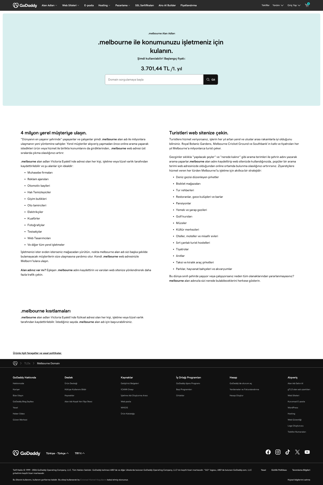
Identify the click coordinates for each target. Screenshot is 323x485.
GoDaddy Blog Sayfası (23, 401)
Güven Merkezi (20, 420)
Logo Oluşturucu (295, 426)
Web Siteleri (293, 395)
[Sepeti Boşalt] (306, 5)
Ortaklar (180, 395)
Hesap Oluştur (236, 395)
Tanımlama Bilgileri (301, 470)
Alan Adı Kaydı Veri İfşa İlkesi (78, 401)
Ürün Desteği (71, 383)
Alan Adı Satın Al (295, 383)
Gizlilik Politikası (279, 470)
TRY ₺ (78, 453)
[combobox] (154, 79)
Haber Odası (19, 414)
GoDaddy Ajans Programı (188, 383)
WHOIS (124, 407)
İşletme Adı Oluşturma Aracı (134, 395)
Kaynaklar (69, 395)
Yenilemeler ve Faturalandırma (244, 389)
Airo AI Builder (167, 5)
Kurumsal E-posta (296, 401)
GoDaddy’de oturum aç (241, 383)
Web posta (126, 401)
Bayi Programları (184, 389)
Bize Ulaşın (18, 395)
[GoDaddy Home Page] (27, 453)
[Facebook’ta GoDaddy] (268, 454)
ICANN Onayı (127, 389)
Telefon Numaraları (297, 432)
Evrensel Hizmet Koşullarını (93, 480)
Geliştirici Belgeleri (130, 383)
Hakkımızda (18, 383)
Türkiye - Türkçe (55, 453)
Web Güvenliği (294, 420)
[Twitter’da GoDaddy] (297, 454)
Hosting (291, 414)
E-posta (89, 5)
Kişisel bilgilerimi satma (299, 480)
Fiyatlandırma (189, 5)
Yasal (15, 407)
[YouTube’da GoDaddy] (307, 454)
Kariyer (16, 389)
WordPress (293, 407)
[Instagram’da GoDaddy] (278, 454)
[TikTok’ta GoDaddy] (288, 454)
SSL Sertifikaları (144, 5)
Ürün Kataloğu (128, 414)
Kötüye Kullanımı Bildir (75, 389)
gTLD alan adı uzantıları (299, 389)
